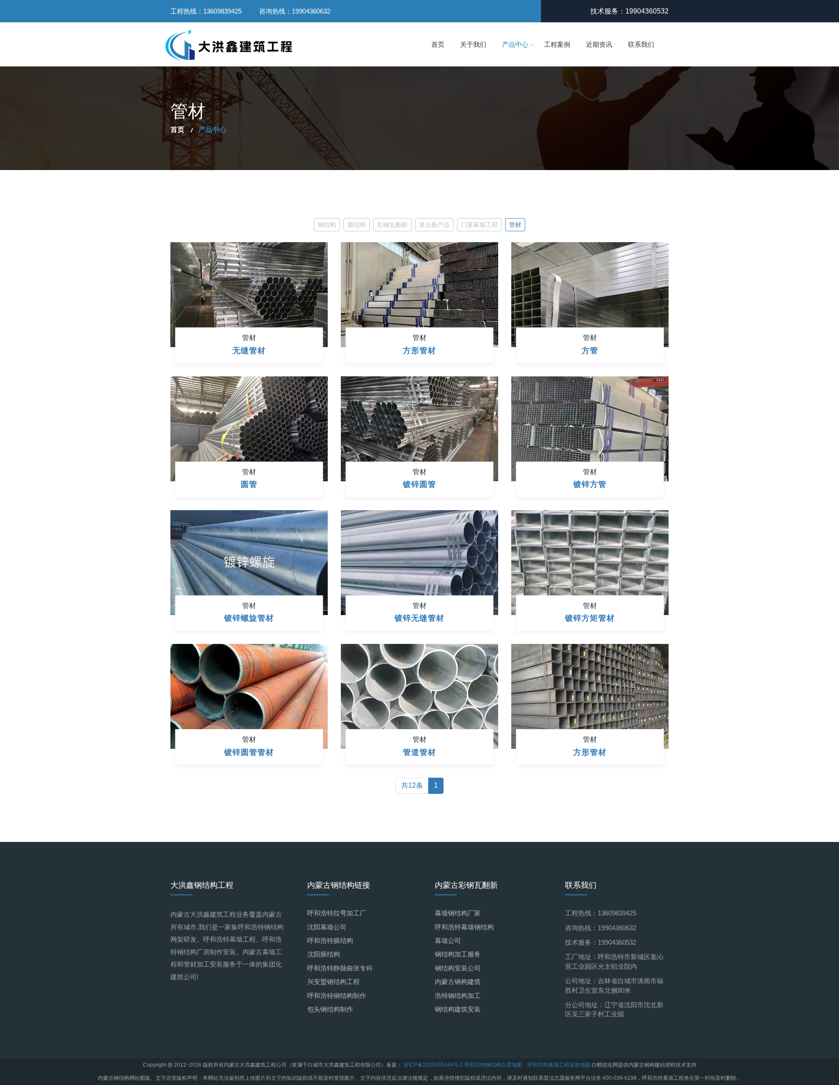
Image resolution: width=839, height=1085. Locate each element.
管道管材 (419, 752)
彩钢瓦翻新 (392, 224)
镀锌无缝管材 (419, 618)
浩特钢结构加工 (458, 995)
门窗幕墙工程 (479, 224)
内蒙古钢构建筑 (458, 981)
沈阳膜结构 (323, 954)
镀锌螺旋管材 (249, 618)
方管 (590, 350)
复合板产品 (434, 224)
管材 (515, 224)
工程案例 (557, 44)
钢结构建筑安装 (458, 1009)
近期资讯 (599, 44)
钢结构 (327, 224)
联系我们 (641, 44)
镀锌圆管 (419, 484)
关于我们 (473, 44)
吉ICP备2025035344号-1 (434, 1065)
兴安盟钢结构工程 (333, 981)
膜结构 (356, 224)
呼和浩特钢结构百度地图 (493, 1065)
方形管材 (419, 350)
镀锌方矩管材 (590, 618)
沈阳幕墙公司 (327, 927)
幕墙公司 (448, 940)
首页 (437, 44)
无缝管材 (249, 350)
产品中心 (515, 44)
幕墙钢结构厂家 (458, 913)
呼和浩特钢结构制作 (336, 995)
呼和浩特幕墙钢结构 (464, 927)
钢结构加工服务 (458, 954)
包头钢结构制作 (330, 1009)
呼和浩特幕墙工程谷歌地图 (558, 1065)
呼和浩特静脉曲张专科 (340, 968)
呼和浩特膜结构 (330, 940)
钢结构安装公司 (458, 968)
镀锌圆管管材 (249, 752)
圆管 (249, 484)
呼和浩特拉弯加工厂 (336, 913)
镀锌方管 (590, 484)
